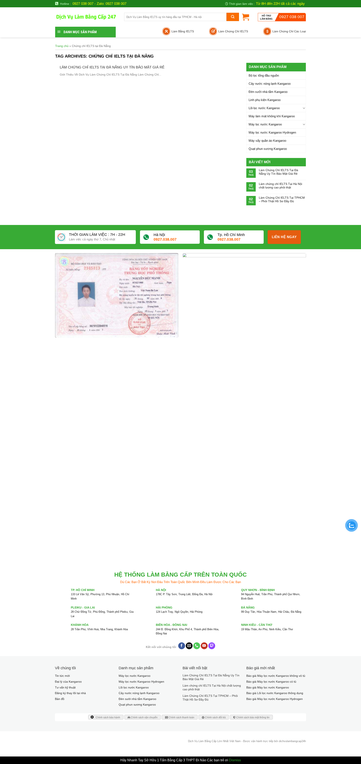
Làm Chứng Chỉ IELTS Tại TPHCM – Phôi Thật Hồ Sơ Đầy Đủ (282, 199)
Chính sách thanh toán (181, 717)
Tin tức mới (62, 675)
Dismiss (235, 760)
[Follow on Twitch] (211, 645)
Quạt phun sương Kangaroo (268, 148)
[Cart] (245, 17)
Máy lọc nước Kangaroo (265, 124)
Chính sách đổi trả (215, 717)
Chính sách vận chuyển (144, 717)
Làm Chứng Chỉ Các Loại (289, 31)
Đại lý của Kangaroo (68, 681)
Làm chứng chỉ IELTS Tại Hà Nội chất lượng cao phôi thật (280, 185)
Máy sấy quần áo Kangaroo (267, 140)
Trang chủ (62, 46)
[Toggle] (304, 107)
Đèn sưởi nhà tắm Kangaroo (268, 91)
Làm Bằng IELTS (183, 31)
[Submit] (232, 17)
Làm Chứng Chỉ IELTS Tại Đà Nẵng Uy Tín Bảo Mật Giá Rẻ (112, 67)
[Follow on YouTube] (204, 645)
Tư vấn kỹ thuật (65, 687)
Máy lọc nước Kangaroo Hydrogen (272, 132)
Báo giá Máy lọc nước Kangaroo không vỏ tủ (275, 675)
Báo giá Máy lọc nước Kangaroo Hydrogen (274, 699)
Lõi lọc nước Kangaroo (264, 108)
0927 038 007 (291, 17)
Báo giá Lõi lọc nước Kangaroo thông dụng (274, 693)
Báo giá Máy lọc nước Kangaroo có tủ (271, 681)
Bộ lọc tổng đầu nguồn (264, 75)
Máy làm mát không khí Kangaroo (272, 116)
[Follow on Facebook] (181, 645)
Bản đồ (59, 699)
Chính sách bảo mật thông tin (252, 717)
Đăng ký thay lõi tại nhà (70, 693)
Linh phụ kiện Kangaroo (265, 100)
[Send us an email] (189, 645)
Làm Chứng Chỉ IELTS (233, 31)
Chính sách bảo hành (108, 717)
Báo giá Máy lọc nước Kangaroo (267, 687)
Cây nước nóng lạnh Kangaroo (270, 83)
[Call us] (196, 645)
